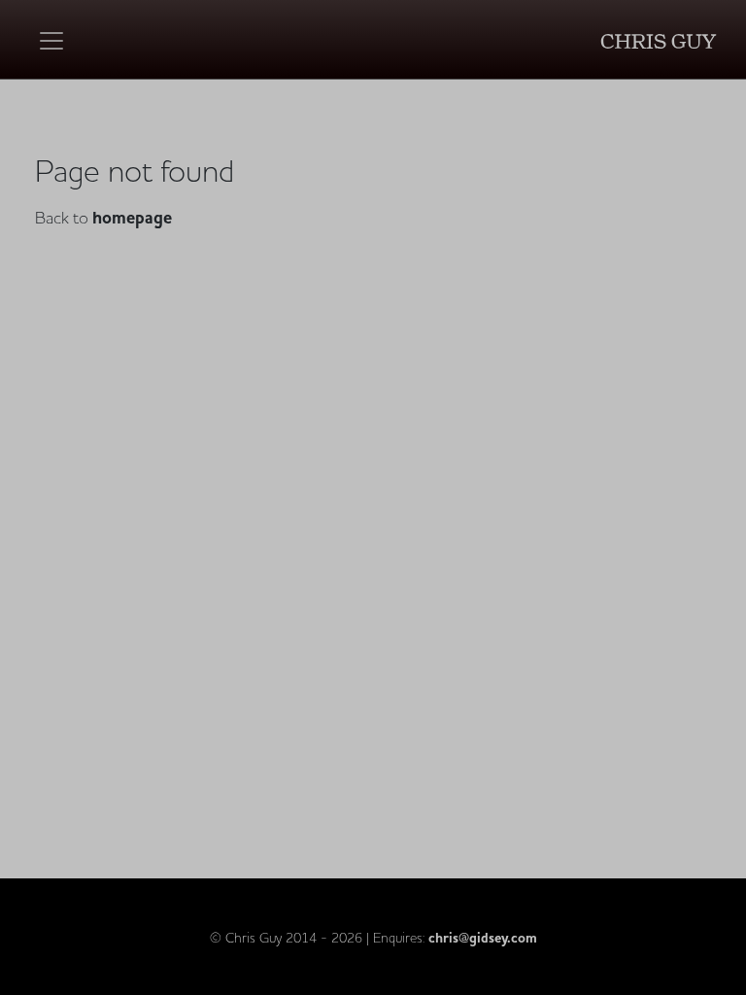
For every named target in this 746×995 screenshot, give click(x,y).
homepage (132, 218)
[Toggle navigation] (51, 40)
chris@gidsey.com (482, 938)
